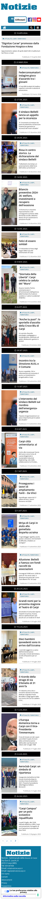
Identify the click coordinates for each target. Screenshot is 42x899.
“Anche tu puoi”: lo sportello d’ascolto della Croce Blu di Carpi (29, 324)
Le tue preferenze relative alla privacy (23, 891)
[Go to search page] (31, 27)
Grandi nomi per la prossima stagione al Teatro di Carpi (30, 604)
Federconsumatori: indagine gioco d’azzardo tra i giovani (30, 77)
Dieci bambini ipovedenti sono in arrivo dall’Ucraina (29, 642)
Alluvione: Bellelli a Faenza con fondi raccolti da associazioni (29, 564)
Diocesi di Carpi (31, 858)
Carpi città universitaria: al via (28, 444)
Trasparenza (6, 886)
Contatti (5, 877)
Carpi (15, 39)
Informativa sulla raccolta (14, 896)
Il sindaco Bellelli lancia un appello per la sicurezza (29, 115)
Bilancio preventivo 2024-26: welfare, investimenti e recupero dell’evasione (28, 197)
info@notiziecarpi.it (15, 868)
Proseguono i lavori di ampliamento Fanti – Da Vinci (27, 488)
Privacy (4, 883)
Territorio (22, 39)
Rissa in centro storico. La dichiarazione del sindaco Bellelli (29, 154)
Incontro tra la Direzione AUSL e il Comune (29, 363)
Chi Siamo (5, 874)
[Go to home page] (4, 27)
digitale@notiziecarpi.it (16, 871)
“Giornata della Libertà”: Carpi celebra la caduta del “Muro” (29, 278)
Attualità (8, 39)
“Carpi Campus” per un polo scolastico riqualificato (28, 813)
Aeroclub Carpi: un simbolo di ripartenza (29, 769)
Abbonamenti (7, 880)
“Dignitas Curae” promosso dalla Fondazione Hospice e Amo (20, 45)
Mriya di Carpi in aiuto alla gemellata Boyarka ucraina (28, 527)
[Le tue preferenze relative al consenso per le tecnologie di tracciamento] (38, 895)
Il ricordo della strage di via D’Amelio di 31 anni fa (27, 681)
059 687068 (9, 866)
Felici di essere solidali (27, 242)
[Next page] (15, 841)
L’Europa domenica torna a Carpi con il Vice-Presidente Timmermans (29, 726)
